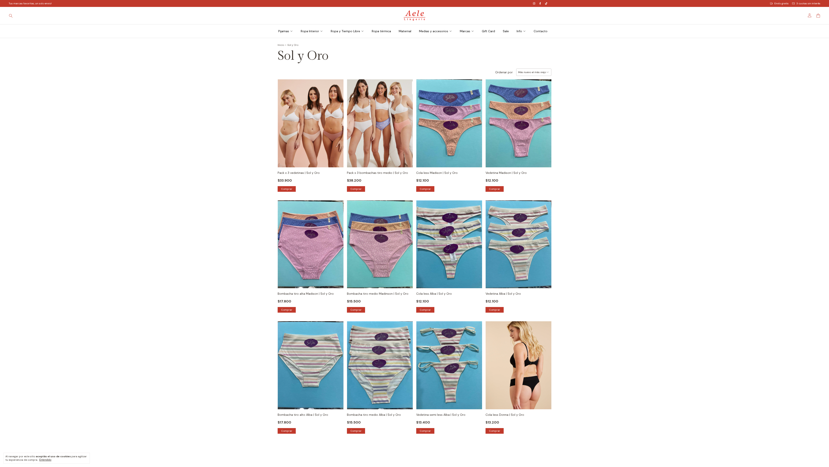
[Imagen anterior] (284, 120)
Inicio (281, 45)
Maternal (405, 31)
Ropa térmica (381, 31)
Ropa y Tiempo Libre (345, 31)
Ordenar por (504, 72)
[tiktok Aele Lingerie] (546, 3)
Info (519, 31)
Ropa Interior (310, 31)
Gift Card (488, 31)
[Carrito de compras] (818, 15)
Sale (506, 31)
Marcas (465, 31)
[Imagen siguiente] (337, 120)
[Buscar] (11, 15)
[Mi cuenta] (809, 15)
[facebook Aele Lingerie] (540, 3)
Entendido (45, 459)
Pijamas (283, 31)
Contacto (540, 31)
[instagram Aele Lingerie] (534, 3)
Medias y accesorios (433, 31)
